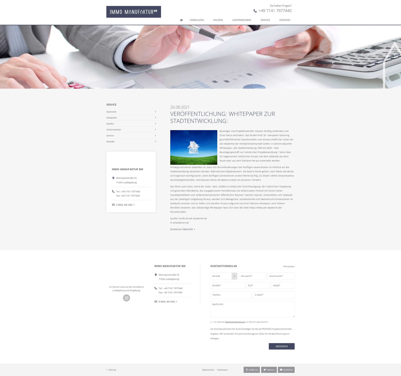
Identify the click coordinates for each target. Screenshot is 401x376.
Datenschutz (208, 369)
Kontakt (285, 20)
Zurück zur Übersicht (181, 229)
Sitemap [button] (112, 369)
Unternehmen (241, 20)
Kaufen (218, 20)
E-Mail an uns (124, 204)
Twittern (270, 369)
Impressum (222, 369)
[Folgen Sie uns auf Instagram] (126, 297)
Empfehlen (287, 369)
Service (265, 20)
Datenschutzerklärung (235, 322)
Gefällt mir (253, 369)
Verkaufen (197, 20)
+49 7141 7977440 (275, 10)
